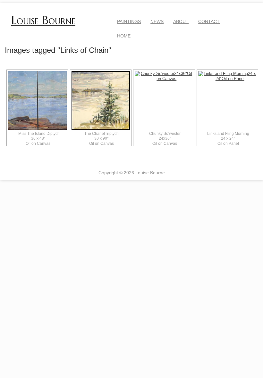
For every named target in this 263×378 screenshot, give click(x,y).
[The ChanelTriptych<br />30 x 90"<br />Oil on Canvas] (101, 100)
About (181, 21)
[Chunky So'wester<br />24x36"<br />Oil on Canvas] (164, 100)
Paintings (129, 21)
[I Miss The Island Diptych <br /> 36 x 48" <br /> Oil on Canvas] (37, 100)
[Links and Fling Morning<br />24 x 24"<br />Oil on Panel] (227, 100)
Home (124, 35)
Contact (209, 21)
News (157, 21)
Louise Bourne (43, 20)
